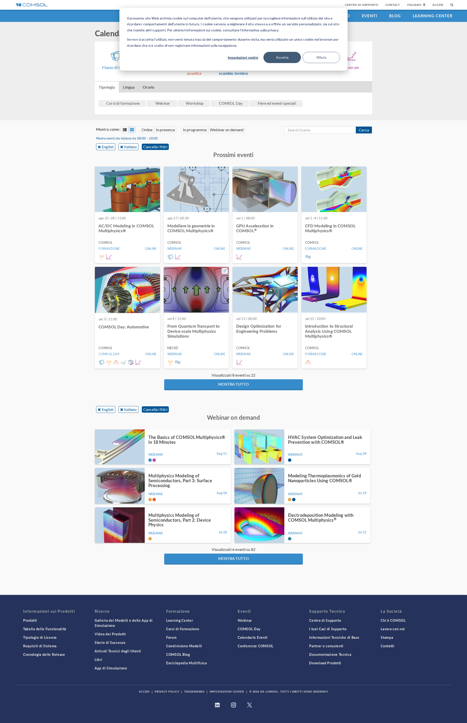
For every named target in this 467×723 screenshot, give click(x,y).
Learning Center (432, 16)
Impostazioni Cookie (227, 691)
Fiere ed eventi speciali (277, 103)
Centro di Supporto (361, 5)
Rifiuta (321, 57)
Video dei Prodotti (110, 633)
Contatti (388, 645)
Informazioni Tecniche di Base (334, 637)
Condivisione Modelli (184, 645)
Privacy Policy (167, 691)
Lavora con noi (393, 628)
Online (147, 129)
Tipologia (107, 87)
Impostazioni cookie (243, 57)
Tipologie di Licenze (40, 637)
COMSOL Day (249, 628)
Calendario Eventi (253, 637)
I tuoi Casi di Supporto (327, 628)
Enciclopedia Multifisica (186, 662)
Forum (171, 637)
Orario (148, 87)
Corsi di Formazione (182, 628)
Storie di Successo (110, 642)
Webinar (245, 620)
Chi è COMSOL (393, 620)
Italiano (130, 146)
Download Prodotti (325, 662)
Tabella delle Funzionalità (44, 628)
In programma (195, 129)
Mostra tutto (233, 384)
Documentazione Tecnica (330, 654)
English (108, 146)
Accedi (437, 5)
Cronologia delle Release (44, 654)
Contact (393, 5)
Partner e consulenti (326, 645)
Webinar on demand (226, 129)
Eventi (369, 16)
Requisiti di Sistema (40, 645)
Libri (98, 659)
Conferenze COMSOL (255, 645)
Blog (395, 16)
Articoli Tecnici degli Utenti (118, 651)
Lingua (129, 87)
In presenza (165, 129)
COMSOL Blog (178, 654)
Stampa (387, 637)
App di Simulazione (111, 668)
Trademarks (194, 691)
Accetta (282, 57)
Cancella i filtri (155, 146)
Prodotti (30, 620)
